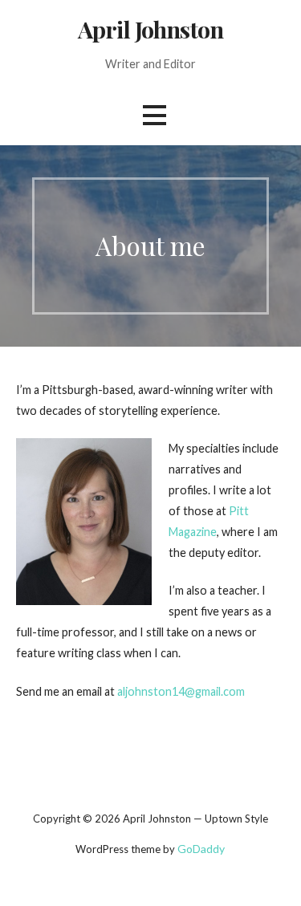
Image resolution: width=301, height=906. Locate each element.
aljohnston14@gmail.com (181, 691)
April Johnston (150, 29)
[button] (154, 115)
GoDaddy (201, 848)
